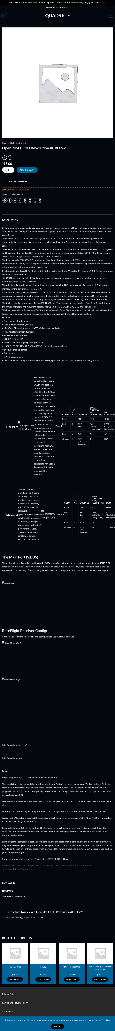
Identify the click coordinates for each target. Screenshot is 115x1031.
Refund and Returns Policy (15, 1002)
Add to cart (27, 170)
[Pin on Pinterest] (25, 200)
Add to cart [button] (15, 979)
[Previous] (2, 965)
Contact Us (7, 1011)
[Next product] (4, 157)
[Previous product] (10, 157)
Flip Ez (43, 967)
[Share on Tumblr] (35, 200)
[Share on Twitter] (14, 200)
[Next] (113, 965)
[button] (4, 15)
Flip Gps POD (15, 967)
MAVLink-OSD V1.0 (71, 967)
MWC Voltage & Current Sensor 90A (100, 968)
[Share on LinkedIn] (30, 200)
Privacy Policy (9, 994)
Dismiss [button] (103, 2)
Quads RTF (57, 15)
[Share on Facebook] (9, 200)
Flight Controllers (18, 143)
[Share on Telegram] (40, 200)
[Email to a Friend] (20, 200)
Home (4, 143)
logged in (23, 917)
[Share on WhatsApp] (4, 200)
